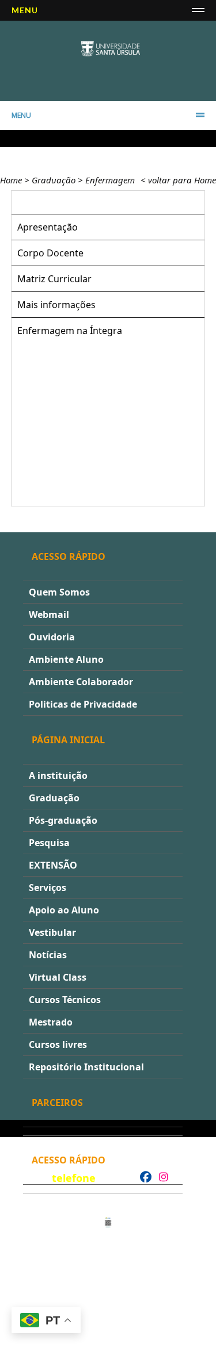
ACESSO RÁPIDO (68, 1160)
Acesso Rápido (68, 556)
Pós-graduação (63, 820)
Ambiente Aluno (66, 659)
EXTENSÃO (53, 865)
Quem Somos (59, 592)
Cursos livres (58, 1044)
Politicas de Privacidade (83, 704)
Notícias (48, 954)
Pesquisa (49, 842)
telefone (74, 1178)
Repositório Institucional (86, 1067)
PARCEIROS (57, 1102)
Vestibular (52, 932)
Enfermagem (110, 180)
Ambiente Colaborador (81, 681)
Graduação (53, 180)
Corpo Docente (50, 253)
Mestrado (51, 1022)
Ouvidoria (52, 637)
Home (11, 180)
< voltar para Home (178, 180)
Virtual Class (57, 977)
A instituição (58, 775)
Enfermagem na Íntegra (69, 330)
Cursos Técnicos (65, 999)
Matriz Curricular (54, 278)
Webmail (49, 614)
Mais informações (56, 304)
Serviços (47, 887)
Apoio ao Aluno (64, 910)
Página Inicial (68, 739)
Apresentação (47, 227)
